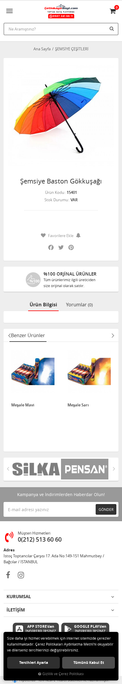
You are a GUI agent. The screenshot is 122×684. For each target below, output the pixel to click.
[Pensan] (85, 469)
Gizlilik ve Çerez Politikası (63, 674)
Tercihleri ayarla (33, 662)
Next (112, 335)
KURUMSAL (19, 596)
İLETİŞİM (16, 610)
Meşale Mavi (22, 405)
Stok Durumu (56, 199)
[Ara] (112, 28)
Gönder (106, 509)
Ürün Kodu (54, 192)
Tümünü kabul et (88, 662)
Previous (9, 335)
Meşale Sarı (78, 405)
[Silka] (36, 469)
